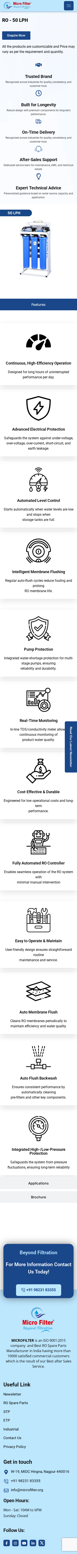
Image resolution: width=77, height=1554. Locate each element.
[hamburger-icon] (69, 5)
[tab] (38, 304)
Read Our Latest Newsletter (71, 747)
